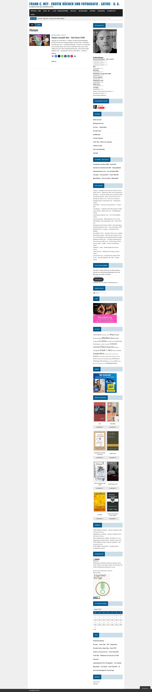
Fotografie (96, 350)
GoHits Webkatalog (98, 567)
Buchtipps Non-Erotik (98, 123)
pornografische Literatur (110, 356)
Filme (103, 347)
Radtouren (100, 358)
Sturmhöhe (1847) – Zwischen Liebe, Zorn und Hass (108, 233)
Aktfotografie (97, 335)
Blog (111, 334)
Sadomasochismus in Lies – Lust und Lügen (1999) (107, 227)
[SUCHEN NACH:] (114, 18)
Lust (105, 353)
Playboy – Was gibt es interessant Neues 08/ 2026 (107, 190)
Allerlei (33, 14)
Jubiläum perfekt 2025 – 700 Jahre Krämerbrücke (107, 239)
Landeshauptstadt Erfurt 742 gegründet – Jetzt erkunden (107, 663)
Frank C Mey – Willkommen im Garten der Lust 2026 (106, 655)
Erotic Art (73, 11)
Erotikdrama (96, 341)
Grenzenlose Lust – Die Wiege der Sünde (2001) (106, 255)
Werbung (109, 363)
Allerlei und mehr (97, 120)
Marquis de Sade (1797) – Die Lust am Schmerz (106, 198)
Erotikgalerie (110, 341)
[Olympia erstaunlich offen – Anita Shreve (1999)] (39, 45)
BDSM (108, 335)
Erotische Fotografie (98, 138)
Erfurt (112, 338)
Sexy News (92, 11)
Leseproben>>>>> (98, 68)
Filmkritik (110, 347)
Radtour (95, 358)
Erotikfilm (102, 341)
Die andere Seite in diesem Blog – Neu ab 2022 (104, 648)
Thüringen (100, 363)
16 (120, 620)
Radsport (118, 356)
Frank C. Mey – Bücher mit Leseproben (102, 142)
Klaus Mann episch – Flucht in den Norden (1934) (107, 235)
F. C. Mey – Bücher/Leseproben (60, 11)
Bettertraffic (96, 573)
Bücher (105, 337)
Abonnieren (98, 279)
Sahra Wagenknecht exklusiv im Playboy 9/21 (106, 538)
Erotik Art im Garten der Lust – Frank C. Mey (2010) (105, 652)
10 (95, 620)
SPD (97, 363)
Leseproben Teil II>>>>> (100, 63)
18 (99, 622)
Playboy (95, 356)
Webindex (96, 561)
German (97, 293)
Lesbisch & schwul (97, 146)
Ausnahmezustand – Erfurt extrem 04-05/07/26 (106, 196)
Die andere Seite (111, 11)
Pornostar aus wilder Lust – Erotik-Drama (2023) (107, 241)
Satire (116, 361)
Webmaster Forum (109, 567)
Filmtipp (116, 347)
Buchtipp (116, 335)
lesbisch (119, 350)
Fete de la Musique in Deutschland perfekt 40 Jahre (107, 237)
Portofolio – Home (35, 11)
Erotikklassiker (83, 11)
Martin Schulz (109, 353)
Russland (112, 361)
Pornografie (101, 356)
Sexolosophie (101, 11)
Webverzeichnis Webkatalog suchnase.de (102, 570)
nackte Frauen (115, 354)
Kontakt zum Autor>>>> (100, 93)
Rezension (103, 361)
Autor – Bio (46, 11)
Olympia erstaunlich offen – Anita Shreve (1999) (68, 37)
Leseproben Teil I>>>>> (100, 61)
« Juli (94, 629)
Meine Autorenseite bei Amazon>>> (103, 91)
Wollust (114, 363)
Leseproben (98, 353)
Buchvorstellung (97, 338)
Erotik (116, 338)
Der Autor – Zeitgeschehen (99, 127)
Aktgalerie (104, 335)
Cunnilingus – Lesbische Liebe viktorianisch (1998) (107, 209)
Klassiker (114, 350)
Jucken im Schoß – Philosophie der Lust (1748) (106, 219)
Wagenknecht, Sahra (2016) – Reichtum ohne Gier (107, 540)
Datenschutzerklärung (99, 95)
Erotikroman (96, 344)
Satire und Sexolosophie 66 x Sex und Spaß (103, 670)
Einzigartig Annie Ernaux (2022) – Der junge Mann (107, 225)
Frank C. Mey (106, 350)
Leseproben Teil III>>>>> (100, 65)
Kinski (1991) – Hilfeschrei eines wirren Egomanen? (107, 192)
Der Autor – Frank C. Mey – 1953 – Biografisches (105, 644)
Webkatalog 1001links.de (100, 563)
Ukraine (104, 363)
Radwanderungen (107, 358)
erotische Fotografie (104, 344)
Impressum (96, 659)
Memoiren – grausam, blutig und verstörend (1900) (107, 194)
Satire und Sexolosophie (99, 149)
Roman (109, 361)
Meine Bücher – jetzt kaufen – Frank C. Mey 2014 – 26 (106, 667)
